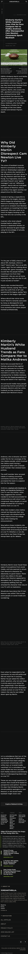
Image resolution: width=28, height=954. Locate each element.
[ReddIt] (17, 799)
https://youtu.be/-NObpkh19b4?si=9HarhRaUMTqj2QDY (8, 699)
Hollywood (12, 812)
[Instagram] (21, 942)
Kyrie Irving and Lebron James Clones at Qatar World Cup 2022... (22, 818)
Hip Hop (1, 863)
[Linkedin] (13, 799)
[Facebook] (2, 799)
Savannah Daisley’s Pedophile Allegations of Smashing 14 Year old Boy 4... (4, 819)
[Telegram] (24, 799)
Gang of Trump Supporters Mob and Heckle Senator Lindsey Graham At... (11, 853)
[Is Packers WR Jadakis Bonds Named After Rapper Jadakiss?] (24, 863)
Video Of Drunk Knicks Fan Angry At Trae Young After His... (13, 832)
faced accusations (18, 377)
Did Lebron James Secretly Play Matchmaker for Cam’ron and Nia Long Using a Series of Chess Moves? (21, 71)
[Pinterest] (9, 799)
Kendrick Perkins (15, 490)
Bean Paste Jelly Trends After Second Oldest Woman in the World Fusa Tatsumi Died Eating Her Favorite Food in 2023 (6, 71)
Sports (20, 812)
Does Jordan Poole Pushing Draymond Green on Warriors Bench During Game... (12, 872)
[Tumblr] (20, 799)
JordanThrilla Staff (12, 43)
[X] (6, 799)
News (2, 812)
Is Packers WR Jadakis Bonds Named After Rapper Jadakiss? (11, 862)
